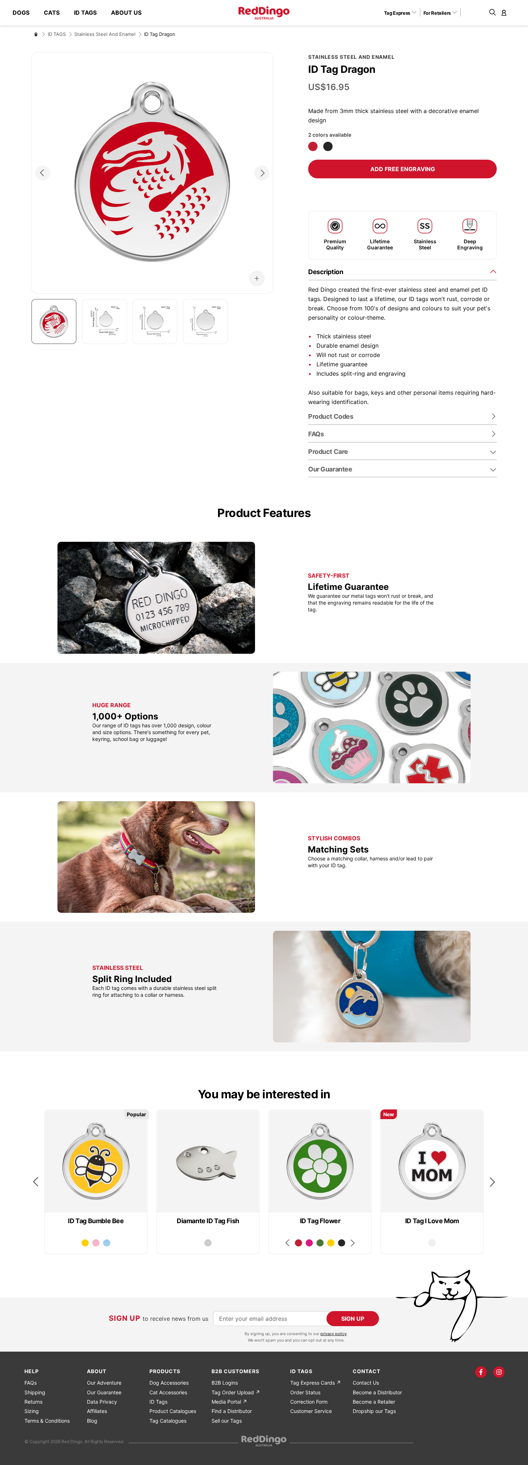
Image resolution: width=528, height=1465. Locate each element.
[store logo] (264, 13)
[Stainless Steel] (208, 1242)
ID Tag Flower (320, 1221)
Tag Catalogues (167, 1421)
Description (325, 272)
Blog (92, 1421)
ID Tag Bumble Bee (96, 1221)
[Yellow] (85, 1242)
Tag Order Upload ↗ (236, 1392)
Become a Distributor (377, 1392)
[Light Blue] (106, 1242)
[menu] (81, 12)
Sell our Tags (227, 1421)
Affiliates (97, 1411)
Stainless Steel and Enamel (104, 34)
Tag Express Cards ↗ (315, 1383)
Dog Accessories (169, 1383)
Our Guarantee (330, 469)
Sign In (504, 12)
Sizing (31, 1411)
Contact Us (366, 1383)
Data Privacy (102, 1402)
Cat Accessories (168, 1392)
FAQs (30, 1383)
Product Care (328, 451)
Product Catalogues (172, 1411)
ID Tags (158, 1402)
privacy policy (333, 1333)
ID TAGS (57, 34)
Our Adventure (104, 1383)
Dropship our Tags (374, 1411)
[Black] (328, 146)
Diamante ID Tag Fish (208, 1221)
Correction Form (309, 1402)
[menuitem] (25, 12)
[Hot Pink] (309, 1242)
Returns (33, 1402)
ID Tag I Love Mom (432, 1221)
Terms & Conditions (47, 1421)
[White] (432, 1242)
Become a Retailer (374, 1402)
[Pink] (95, 1242)
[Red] (313, 146)
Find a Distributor (232, 1411)
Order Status (305, 1392)
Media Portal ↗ (229, 1402)
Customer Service (311, 1411)
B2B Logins (225, 1383)
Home (36, 34)
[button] (403, 12)
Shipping (34, 1392)
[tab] (402, 271)
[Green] (320, 1242)
